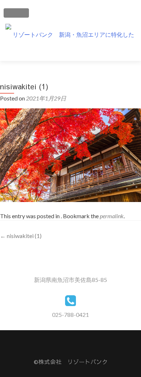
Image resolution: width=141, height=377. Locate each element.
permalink (112, 215)
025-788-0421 (70, 314)
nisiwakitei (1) (21, 235)
